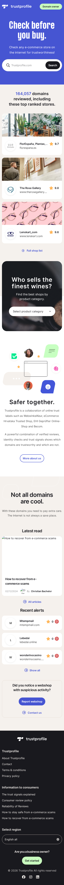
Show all (34, 670)
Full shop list (34, 250)
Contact (7, 764)
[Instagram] (31, 877)
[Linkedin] (37, 877)
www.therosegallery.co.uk (36, 192)
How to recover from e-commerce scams (27, 818)
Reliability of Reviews (15, 806)
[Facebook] (23, 877)
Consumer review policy (17, 800)
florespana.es (28, 147)
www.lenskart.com (31, 236)
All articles (34, 601)
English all (11, 839)
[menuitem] (32, 758)
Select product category (28, 311)
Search (52, 65)
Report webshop (32, 701)
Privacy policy (11, 776)
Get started (32, 860)
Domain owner (51, 6)
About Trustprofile (13, 758)
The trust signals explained (18, 794)
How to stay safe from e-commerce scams (28, 812)
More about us (32, 458)
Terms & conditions (14, 770)
